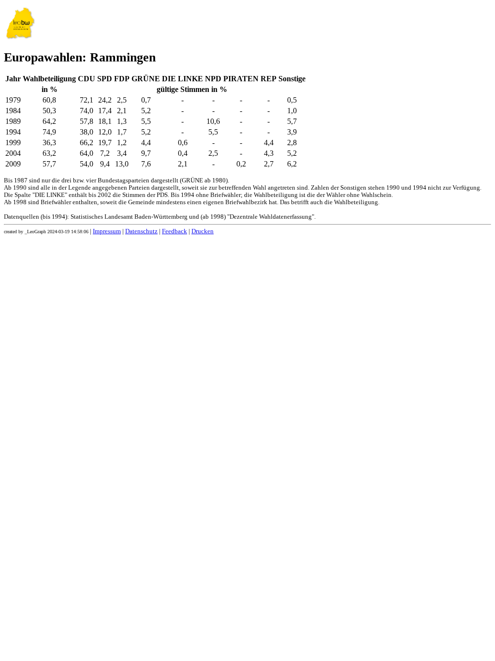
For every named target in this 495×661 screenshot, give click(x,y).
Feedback (174, 231)
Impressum (107, 231)
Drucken (202, 231)
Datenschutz (141, 231)
